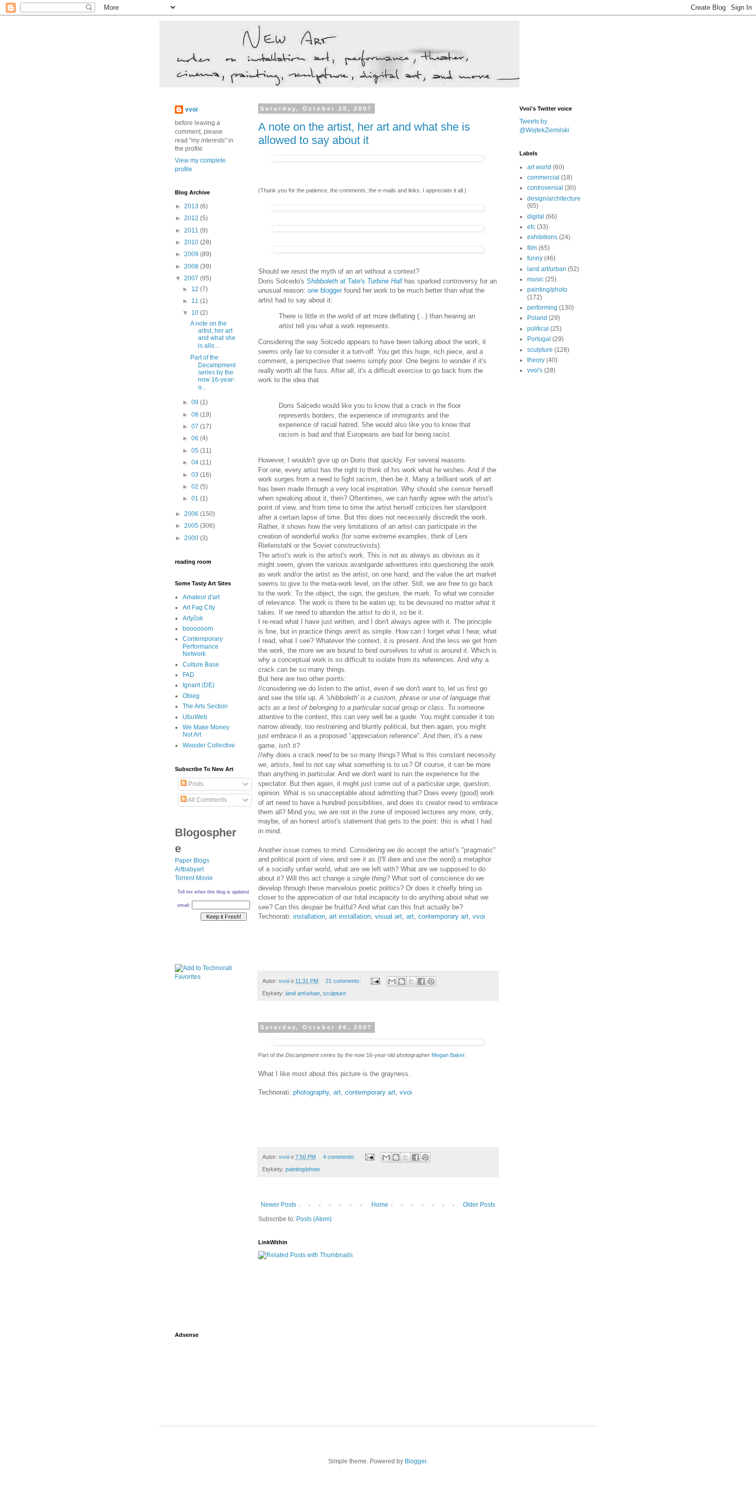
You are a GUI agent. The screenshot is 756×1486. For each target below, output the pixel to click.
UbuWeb (195, 717)
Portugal (539, 339)
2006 (192, 513)
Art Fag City (199, 607)
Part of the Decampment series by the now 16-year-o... (213, 372)
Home (379, 1204)
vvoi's (535, 370)
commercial (543, 177)
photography (311, 1092)
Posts (195, 783)
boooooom (198, 628)
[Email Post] (375, 981)
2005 (192, 525)
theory (536, 360)
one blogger (325, 290)
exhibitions (542, 237)
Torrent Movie (194, 878)
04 (195, 462)
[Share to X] (411, 981)
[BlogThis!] (402, 981)
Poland (537, 317)
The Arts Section (205, 706)
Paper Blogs (192, 860)
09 (195, 402)
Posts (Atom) (314, 1219)
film (532, 248)
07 (195, 426)
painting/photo (302, 1169)
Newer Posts (278, 1204)
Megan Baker (447, 1055)
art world (539, 167)
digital (535, 216)
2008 (192, 266)
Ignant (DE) (198, 685)
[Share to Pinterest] (431, 981)
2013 (192, 206)
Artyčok (193, 618)
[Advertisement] (206, 1159)
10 (195, 312)
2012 (192, 218)
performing (542, 307)
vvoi (479, 916)
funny (535, 258)
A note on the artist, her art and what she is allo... (213, 334)
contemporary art (443, 916)
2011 (192, 230)
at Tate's (355, 281)
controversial (545, 187)
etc (531, 226)
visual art (388, 916)
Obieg (191, 696)
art (410, 916)
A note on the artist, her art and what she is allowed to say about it (364, 133)
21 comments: (344, 981)
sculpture (334, 993)
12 (195, 289)
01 (195, 498)
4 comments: (340, 1157)
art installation (350, 916)
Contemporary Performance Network (203, 646)
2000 (192, 538)
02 (195, 486)
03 (195, 474)
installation (309, 916)
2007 (192, 278)
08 (195, 414)
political (538, 328)
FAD (188, 674)
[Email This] (392, 981)
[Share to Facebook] (421, 981)
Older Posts (479, 1204)
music (535, 279)
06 (195, 438)
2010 (192, 242)
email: (183, 905)
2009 (192, 254)
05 (195, 450)
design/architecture (554, 198)
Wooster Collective (209, 745)
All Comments (207, 799)
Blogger (415, 1461)
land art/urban (302, 993)
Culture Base (201, 664)
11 (195, 301)
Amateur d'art (201, 597)
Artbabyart (189, 869)
